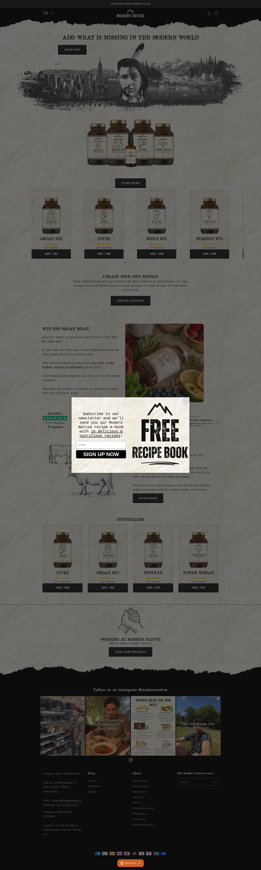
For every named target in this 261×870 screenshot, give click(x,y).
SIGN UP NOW (101, 454)
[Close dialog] (185, 401)
